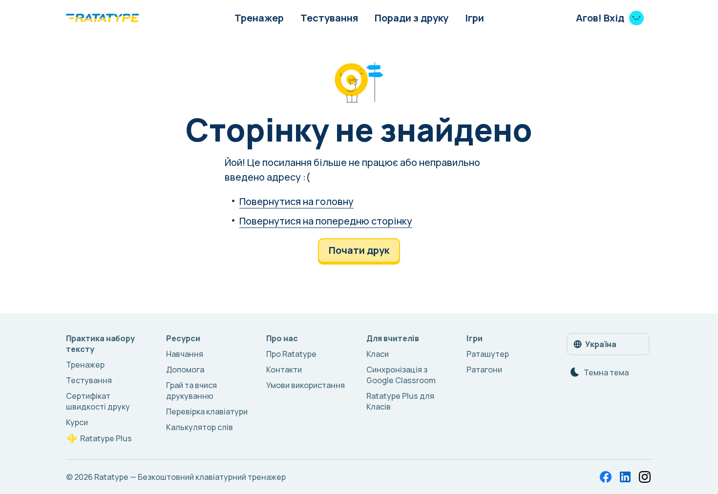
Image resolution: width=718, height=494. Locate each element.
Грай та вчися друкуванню (191, 390)
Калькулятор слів (199, 427)
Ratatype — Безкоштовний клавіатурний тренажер (190, 477)
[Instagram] (644, 477)
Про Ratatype (291, 354)
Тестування (329, 17)
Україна (600, 344)
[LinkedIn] (625, 477)
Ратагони (484, 369)
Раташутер (487, 354)
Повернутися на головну (296, 201)
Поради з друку (411, 17)
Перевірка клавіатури (207, 411)
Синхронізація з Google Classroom (401, 375)
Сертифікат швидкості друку (98, 401)
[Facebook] (605, 477)
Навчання (184, 354)
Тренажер (259, 17)
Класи (377, 354)
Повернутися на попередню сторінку (325, 220)
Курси (77, 422)
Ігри (474, 17)
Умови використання (305, 385)
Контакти (284, 369)
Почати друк (359, 250)
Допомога (185, 369)
